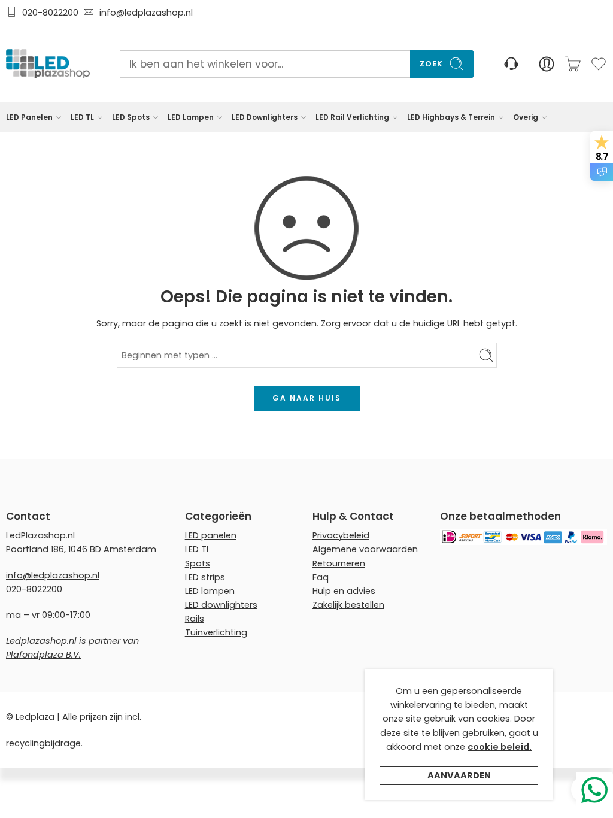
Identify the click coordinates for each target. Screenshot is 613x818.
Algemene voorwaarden (365, 549)
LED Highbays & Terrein (451, 117)
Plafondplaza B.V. (43, 655)
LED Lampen (191, 117)
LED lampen (210, 591)
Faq (320, 577)
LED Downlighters (265, 117)
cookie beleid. (500, 747)
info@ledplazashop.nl (144, 13)
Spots (197, 563)
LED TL (82, 117)
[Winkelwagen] (573, 64)
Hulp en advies (343, 591)
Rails (194, 619)
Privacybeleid (340, 535)
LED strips (205, 577)
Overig (525, 117)
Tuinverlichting (216, 632)
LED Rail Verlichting (352, 117)
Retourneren (338, 563)
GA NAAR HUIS (306, 398)
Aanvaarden (459, 775)
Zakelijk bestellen (348, 605)
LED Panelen (29, 117)
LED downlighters (221, 605)
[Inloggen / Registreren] (547, 64)
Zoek (431, 63)
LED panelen (210, 535)
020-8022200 (50, 13)
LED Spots (131, 117)
